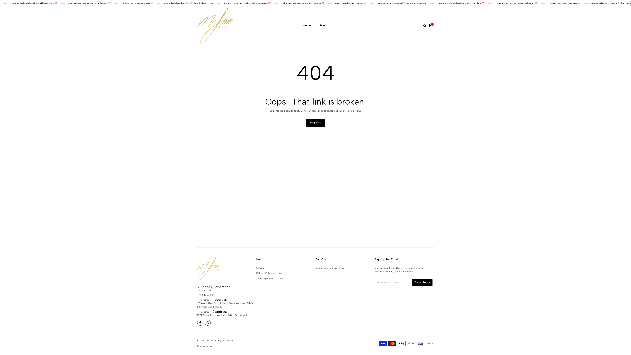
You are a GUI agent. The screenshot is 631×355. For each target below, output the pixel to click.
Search (260, 268)
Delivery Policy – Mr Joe (269, 273)
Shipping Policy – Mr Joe (269, 278)
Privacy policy (204, 346)
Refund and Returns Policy (330, 268)
